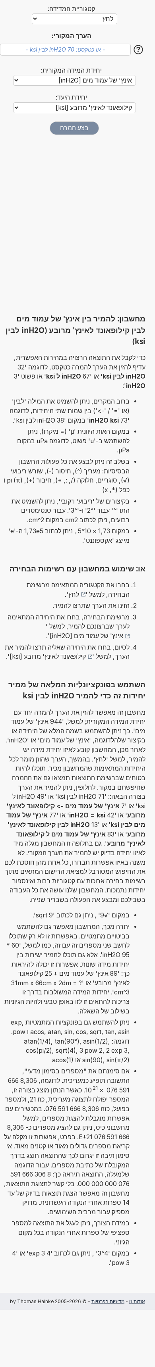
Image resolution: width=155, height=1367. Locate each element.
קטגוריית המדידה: (71, 9)
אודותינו (137, 1301)
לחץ (73, 594)
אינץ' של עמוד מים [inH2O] (86, 636)
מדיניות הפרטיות (107, 1301)
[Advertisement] (77, 224)
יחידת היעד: (71, 97)
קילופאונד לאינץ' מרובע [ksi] (48, 656)
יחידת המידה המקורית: (71, 70)
